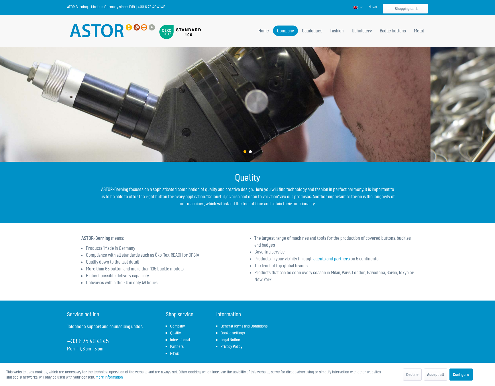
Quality (175, 333)
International (180, 339)
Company (177, 326)
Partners (177, 346)
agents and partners (331, 259)
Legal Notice (230, 339)
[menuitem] (372, 7)
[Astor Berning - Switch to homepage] (112, 31)
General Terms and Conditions (244, 326)
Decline (412, 374)
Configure (461, 374)
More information (109, 377)
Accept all (435, 374)
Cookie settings (233, 333)
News (372, 6)
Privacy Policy (231, 346)
